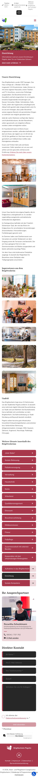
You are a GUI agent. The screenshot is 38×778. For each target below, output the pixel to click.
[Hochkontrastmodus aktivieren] (19, 12)
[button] (34, 774)
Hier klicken (19, 736)
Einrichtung (9, 576)
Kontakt (8, 761)
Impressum (16, 761)
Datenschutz (26, 761)
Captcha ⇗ (27, 738)
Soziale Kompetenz (12, 583)
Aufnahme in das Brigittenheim (17, 569)
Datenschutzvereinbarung (16, 718)
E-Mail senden (12, 638)
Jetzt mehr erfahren (10, 63)
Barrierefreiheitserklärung (19, 763)
